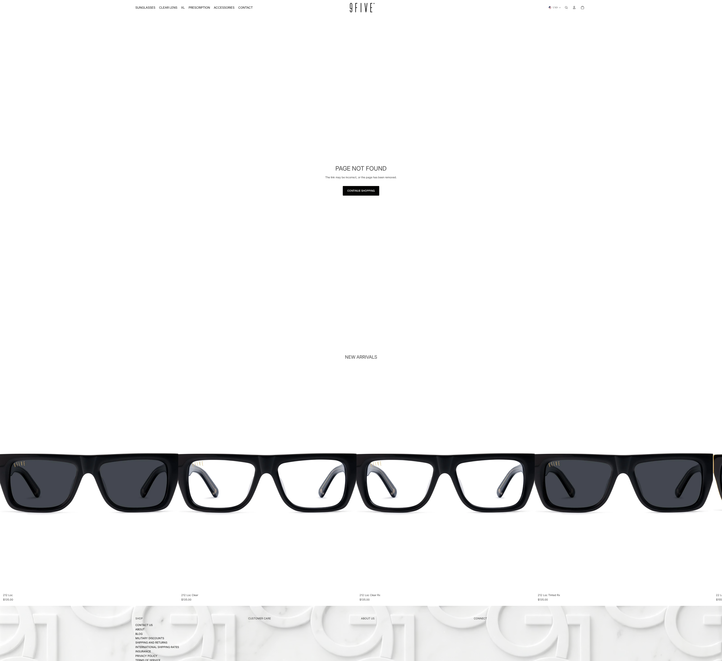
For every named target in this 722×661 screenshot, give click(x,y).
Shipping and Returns (151, 642)
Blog (139, 633)
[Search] (566, 7)
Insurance (143, 651)
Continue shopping (361, 190)
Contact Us (144, 625)
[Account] (574, 7)
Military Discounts (149, 638)
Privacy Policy (146, 655)
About (140, 629)
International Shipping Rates (157, 647)
